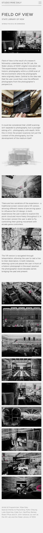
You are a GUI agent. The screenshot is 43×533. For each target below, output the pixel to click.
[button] (40, 2)
